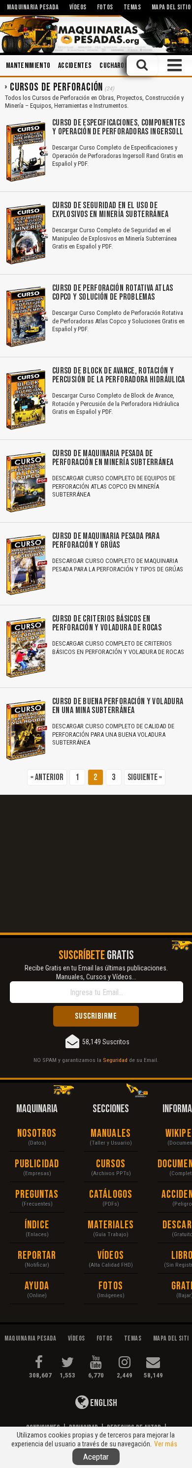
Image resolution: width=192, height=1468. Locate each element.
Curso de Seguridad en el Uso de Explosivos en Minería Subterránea (110, 209)
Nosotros (37, 1133)
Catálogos (110, 1194)
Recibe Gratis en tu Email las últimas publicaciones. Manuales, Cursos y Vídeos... (96, 972)
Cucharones (117, 65)
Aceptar (96, 1457)
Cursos (111, 1164)
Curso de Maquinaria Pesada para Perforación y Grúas (106, 540)
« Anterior (47, 777)
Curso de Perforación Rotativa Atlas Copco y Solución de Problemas (112, 292)
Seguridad (115, 1060)
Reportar (37, 1255)
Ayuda (37, 1286)
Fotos (110, 1286)
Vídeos (110, 1255)
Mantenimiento (28, 65)
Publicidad (37, 1164)
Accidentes (75, 65)
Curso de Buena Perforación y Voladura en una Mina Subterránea (117, 706)
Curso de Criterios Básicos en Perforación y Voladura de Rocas (106, 623)
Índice (37, 1225)
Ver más (165, 1444)
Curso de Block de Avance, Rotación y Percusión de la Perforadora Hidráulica (118, 375)
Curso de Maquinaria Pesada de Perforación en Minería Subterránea (112, 458)
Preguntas (37, 1194)
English (103, 1403)
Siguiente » (145, 777)
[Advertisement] (96, 864)
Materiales (111, 1225)
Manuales (111, 1133)
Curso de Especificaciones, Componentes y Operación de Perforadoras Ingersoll (118, 127)
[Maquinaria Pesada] (96, 34)
